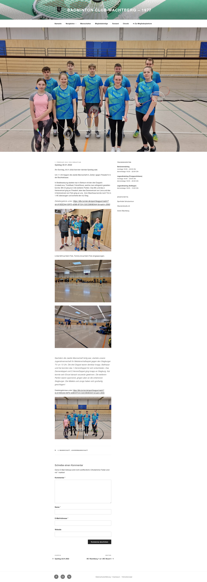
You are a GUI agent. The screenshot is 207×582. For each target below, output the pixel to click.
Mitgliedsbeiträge (101, 23)
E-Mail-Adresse (61, 518)
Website (58, 529)
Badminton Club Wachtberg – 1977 (109, 10)
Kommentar (60, 477)
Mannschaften (85, 23)
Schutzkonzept (127, 577)
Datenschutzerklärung (103, 577)
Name (58, 507)
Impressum (116, 577)
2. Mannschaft (64, 450)
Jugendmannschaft (79, 450)
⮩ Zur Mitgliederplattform (142, 23)
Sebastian (76, 162)
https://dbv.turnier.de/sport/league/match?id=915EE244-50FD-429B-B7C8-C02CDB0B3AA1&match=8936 (79, 391)
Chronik (126, 23)
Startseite (58, 23)
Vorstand (115, 23)
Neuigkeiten (70, 23)
